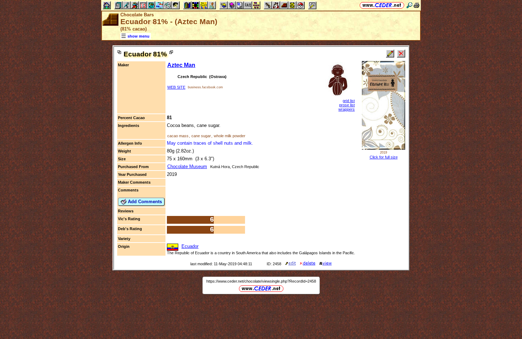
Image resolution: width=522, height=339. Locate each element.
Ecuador (190, 246)
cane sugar (201, 136)
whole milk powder (229, 136)
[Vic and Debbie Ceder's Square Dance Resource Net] (382, 5)
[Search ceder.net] (409, 5)
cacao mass (178, 136)
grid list (349, 101)
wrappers (346, 109)
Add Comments (144, 201)
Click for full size (384, 157)
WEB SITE (176, 87)
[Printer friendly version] (416, 5)
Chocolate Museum (187, 166)
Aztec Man (181, 65)
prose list (347, 105)
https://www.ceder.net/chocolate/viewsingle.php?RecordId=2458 (261, 281)
